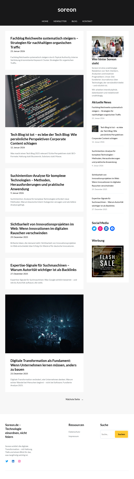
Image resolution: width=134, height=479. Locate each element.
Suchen (121, 434)
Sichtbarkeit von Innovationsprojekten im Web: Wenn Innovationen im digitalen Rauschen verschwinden (42, 228)
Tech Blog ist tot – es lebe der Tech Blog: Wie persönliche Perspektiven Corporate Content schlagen (43, 138)
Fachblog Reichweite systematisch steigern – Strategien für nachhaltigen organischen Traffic (44, 42)
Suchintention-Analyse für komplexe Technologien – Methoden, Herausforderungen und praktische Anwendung (38, 182)
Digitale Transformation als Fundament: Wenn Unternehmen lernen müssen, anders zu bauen (43, 365)
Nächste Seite (74, 399)
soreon (67, 9)
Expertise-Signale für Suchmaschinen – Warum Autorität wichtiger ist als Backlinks (43, 267)
